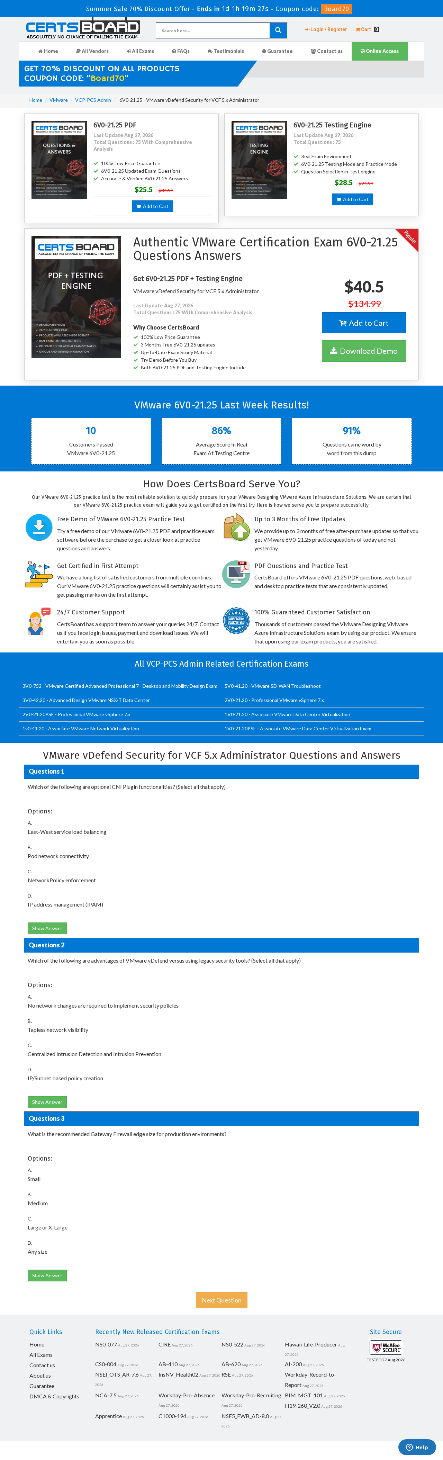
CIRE (165, 1344)
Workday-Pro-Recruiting (251, 1395)
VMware (58, 100)
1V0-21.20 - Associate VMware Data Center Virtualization (287, 714)
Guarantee (279, 51)
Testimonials (228, 51)
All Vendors (95, 51)
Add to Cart (155, 206)
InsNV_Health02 (178, 1374)
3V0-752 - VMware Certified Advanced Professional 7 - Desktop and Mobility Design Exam (119, 686)
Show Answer (47, 928)
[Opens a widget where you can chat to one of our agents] (417, 1448)
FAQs (183, 51)
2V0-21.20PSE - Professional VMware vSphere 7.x (76, 714)
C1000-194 (172, 1416)
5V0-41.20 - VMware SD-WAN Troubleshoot (273, 686)
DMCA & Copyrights (54, 1396)
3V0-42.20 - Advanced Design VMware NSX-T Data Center (86, 700)
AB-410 (168, 1364)
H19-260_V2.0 (302, 1405)
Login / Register (328, 29)
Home (50, 51)
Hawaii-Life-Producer (311, 1344)
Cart (369, 29)
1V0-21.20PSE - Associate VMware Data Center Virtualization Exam (298, 728)
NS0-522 (232, 1344)
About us (40, 1375)
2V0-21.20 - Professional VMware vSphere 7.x (274, 700)
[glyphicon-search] (278, 30)
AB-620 (231, 1364)
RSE (226, 1374)
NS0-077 (106, 1344)
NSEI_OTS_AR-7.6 (117, 1374)
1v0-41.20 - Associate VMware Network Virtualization (80, 728)
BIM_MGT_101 (304, 1395)
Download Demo (367, 350)
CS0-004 (105, 1364)
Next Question (222, 1300)
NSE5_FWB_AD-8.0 (245, 1416)
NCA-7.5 (106, 1395)
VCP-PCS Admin (93, 100)
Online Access (382, 51)
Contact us (329, 51)
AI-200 (293, 1364)
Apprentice (108, 1416)
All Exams (142, 51)
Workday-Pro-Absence (187, 1395)
